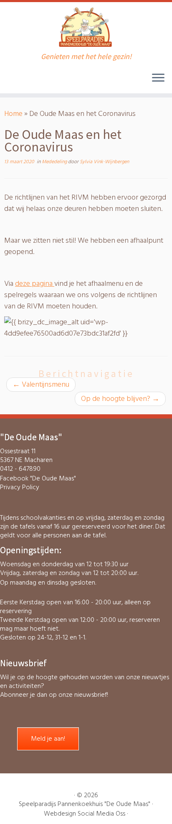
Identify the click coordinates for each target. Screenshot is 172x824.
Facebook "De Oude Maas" (38, 478)
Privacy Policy (19, 487)
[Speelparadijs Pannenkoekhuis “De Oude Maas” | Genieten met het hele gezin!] (86, 27)
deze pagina (34, 283)
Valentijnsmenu (41, 384)
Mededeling (55, 162)
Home (13, 114)
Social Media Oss (101, 813)
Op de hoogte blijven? (120, 399)
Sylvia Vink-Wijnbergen (104, 162)
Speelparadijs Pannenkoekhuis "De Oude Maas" (84, 804)
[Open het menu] (158, 78)
